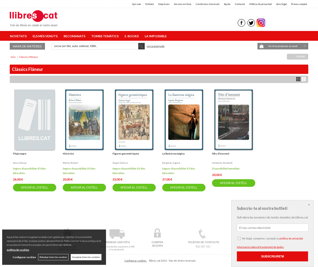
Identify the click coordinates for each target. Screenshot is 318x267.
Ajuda (227, 4)
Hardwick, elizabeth (222, 162)
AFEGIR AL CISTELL (34, 187)
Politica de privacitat (260, 4)
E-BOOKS (132, 36)
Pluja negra (19, 153)
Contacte (240, 4)
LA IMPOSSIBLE (156, 36)
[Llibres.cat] (33, 23)
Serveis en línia (182, 4)
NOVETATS (19, 36)
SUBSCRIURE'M (272, 256)
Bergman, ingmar (171, 162)
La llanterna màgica (173, 153)
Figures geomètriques (125, 153)
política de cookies (18, 249)
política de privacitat (291, 238)
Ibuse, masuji (20, 162)
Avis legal (281, 4)
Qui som (136, 4)
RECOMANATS (75, 36)
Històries (68, 153)
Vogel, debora (120, 162)
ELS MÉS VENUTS (46, 36)
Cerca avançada (155, 46)
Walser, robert (70, 162)
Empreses (164, 4)
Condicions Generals (208, 4)
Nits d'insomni (220, 153)
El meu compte (299, 4)
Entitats (149, 4)
